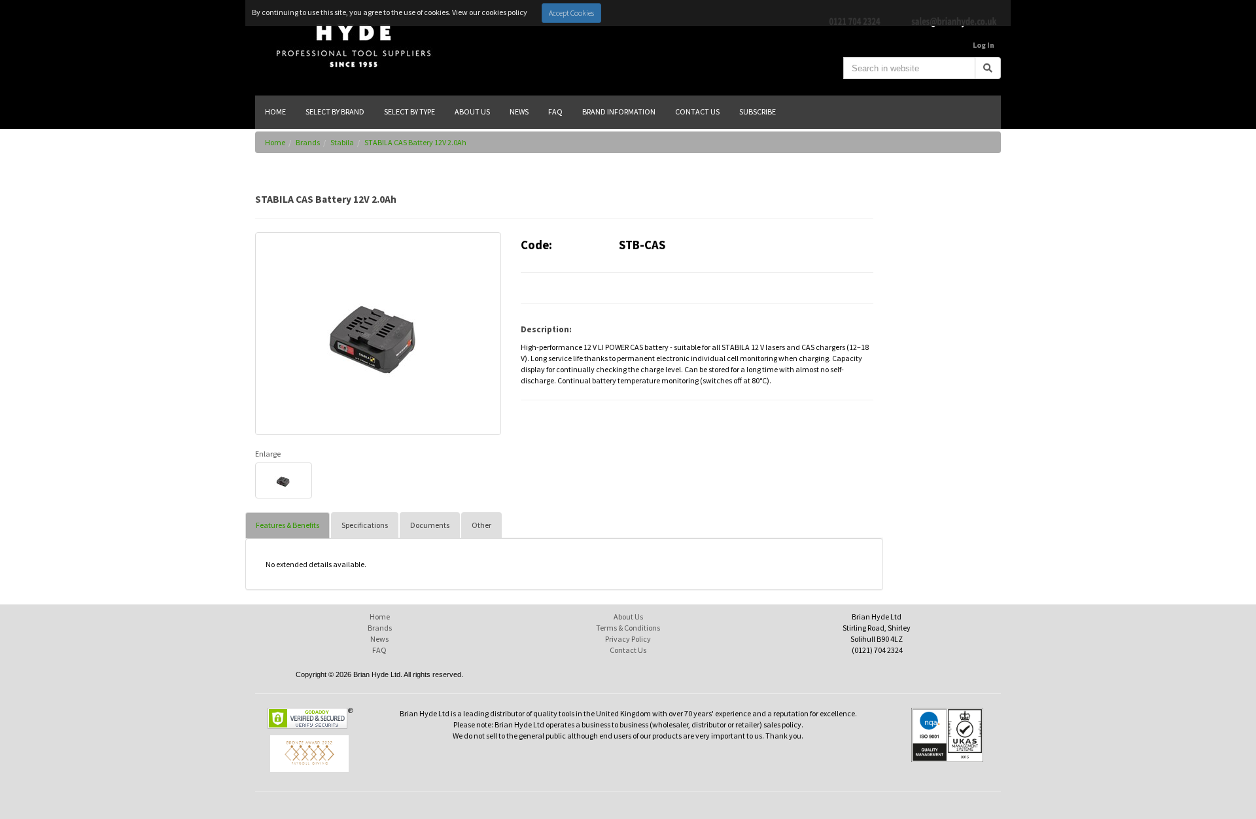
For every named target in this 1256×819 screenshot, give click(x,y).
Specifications (364, 525)
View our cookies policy (489, 12)
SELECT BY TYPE (409, 111)
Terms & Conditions (628, 628)
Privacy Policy (628, 639)
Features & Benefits (287, 525)
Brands (308, 142)
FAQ (379, 650)
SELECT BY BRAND (334, 111)
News (379, 639)
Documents (429, 525)
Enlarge (268, 454)
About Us (628, 616)
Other (481, 525)
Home (275, 142)
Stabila (342, 142)
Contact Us (628, 650)
